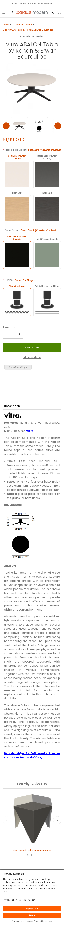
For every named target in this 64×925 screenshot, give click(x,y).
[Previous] (6, 125)
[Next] (57, 125)
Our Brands (17, 24)
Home (6, 24)
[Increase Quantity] (19, 334)
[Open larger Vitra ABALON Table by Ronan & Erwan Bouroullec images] (32, 88)
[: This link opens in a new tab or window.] (12, 415)
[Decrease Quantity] (6, 334)
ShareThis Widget (18, 367)
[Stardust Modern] (32, 12)
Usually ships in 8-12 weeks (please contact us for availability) (32, 755)
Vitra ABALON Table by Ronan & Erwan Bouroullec (28, 29)
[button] (19, 125)
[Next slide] (57, 820)
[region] (32, 125)
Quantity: (9, 327)
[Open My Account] (52, 13)
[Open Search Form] (12, 13)
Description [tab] (12, 406)
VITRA (29, 24)
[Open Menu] (4, 13)
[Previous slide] (7, 820)
